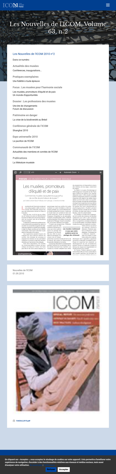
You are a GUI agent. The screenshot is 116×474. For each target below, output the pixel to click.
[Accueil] (13, 5)
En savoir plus (36, 465)
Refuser (51, 469)
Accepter (63, 469)
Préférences (49, 465)
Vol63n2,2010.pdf (23, 421)
